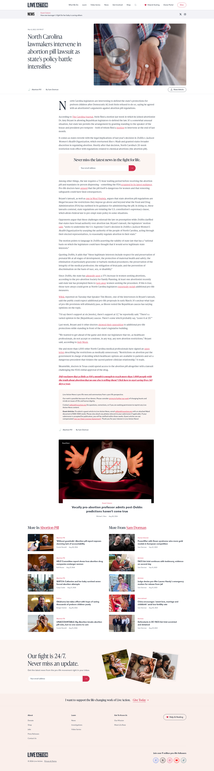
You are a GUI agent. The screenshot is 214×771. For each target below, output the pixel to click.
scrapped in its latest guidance (136, 184)
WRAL (62, 296)
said (61, 226)
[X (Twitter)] (180, 14)
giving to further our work (119, 398)
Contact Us (32, 738)
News (106, 5)
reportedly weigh (126, 286)
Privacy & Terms (50, 761)
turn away (101, 282)
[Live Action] (38, 5)
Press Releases (33, 734)
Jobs (29, 729)
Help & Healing (153, 5)
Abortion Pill (36, 90)
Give (182, 5)
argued (84, 188)
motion (120, 127)
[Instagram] (185, 14)
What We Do (73, 5)
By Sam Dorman (52, 90)
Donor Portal (168, 5)
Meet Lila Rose (120, 725)
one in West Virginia (96, 198)
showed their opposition (110, 324)
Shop (129, 5)
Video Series (95, 5)
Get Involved (118, 5)
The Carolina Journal (82, 116)
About (30, 715)
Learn (84, 5)
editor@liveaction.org (77, 405)
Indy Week (82, 342)
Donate (31, 720)
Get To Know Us (120, 715)
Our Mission (119, 720)
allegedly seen (93, 275)
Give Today (139, 700)
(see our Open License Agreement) (87, 419)
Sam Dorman (136, 527)
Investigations (76, 725)
